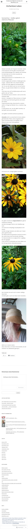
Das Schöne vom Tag (6, 471)
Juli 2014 (3, 452)
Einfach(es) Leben (14, 6)
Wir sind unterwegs (6, 497)
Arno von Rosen (9, 424)
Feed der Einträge (5, 512)
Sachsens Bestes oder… (11, 428)
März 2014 (4, 459)
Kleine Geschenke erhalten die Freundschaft (11, 483)
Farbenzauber (5, 478)
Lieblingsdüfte (5, 486)
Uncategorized (5, 495)
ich (2, 481)
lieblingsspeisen (5, 490)
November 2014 (5, 445)
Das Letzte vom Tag (6, 469)
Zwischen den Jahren (6, 408)
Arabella (8, 421)
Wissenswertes (5, 498)
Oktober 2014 (5, 447)
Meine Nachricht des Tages (7, 492)
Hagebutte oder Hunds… (11, 431)
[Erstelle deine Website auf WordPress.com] (14, 1)
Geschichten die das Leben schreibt (9, 480)
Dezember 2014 (5, 443)
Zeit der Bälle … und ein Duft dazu (9, 406)
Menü (14, 12)
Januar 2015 (4, 442)
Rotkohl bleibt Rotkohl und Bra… (18, 421)
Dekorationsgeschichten (7, 473)
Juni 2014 (4, 454)
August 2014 (4, 450)
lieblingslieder (5, 488)
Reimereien (4, 493)
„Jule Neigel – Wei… (13, 418)
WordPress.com (5, 516)
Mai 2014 (4, 455)
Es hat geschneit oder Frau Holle (9, 405)
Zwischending (5, 500)
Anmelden (4, 511)
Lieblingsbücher (5, 485)
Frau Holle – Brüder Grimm (7, 403)
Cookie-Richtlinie (15, 523)
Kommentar (21, 387)
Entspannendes (5, 474)
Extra (3, 476)
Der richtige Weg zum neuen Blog (9, 401)
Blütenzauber (5, 468)
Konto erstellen (5, 509)
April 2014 (4, 457)
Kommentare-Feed (6, 514)
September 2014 (5, 449)
